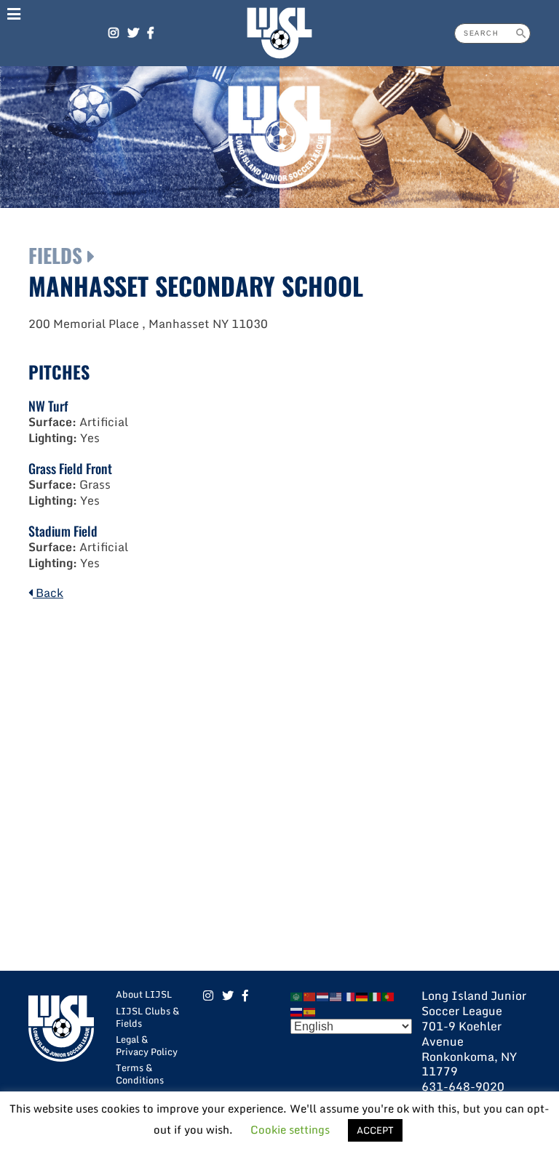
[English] (336, 995)
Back (48, 592)
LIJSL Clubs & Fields (147, 1016)
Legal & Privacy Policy (147, 1045)
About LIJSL (144, 994)
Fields (55, 255)
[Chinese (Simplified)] (310, 995)
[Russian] (297, 1010)
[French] (349, 995)
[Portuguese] (388, 995)
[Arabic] (297, 995)
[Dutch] (323, 995)
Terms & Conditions (140, 1073)
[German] (362, 995)
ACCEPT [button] (375, 1130)
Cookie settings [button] (290, 1129)
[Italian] (375, 995)
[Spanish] (310, 1010)
